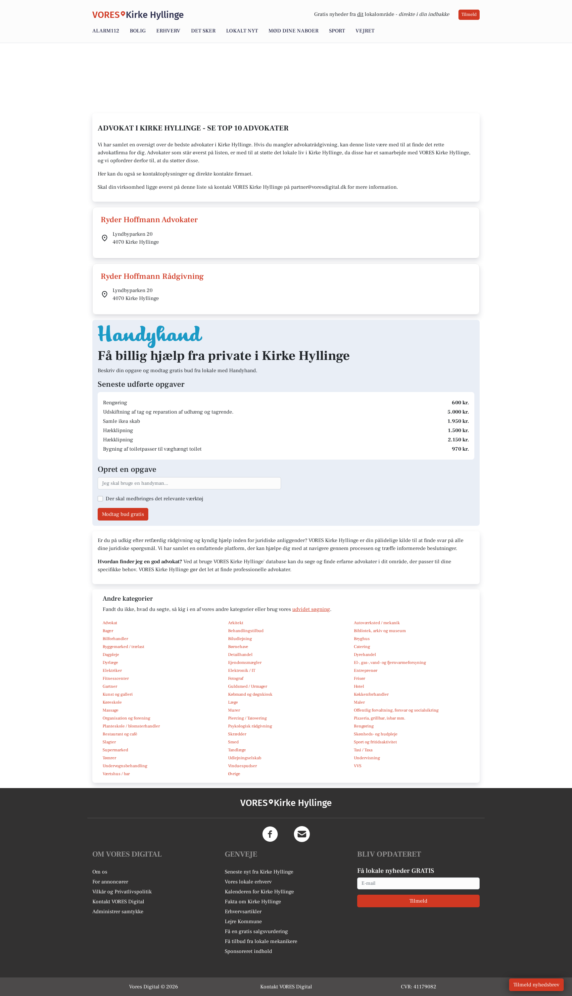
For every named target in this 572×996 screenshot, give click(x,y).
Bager (108, 630)
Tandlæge (237, 750)
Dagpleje (111, 654)
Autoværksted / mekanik (377, 622)
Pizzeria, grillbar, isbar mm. (379, 718)
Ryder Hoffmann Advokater (149, 220)
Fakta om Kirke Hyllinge (253, 901)
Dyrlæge (110, 662)
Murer (234, 710)
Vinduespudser (242, 766)
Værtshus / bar (116, 773)
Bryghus (362, 638)
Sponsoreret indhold (248, 951)
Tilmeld (469, 15)
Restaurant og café (120, 734)
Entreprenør (365, 670)
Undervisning (367, 758)
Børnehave (238, 646)
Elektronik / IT (241, 670)
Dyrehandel (365, 654)
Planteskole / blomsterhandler (131, 726)
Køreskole (112, 702)
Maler (359, 702)
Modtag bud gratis (123, 514)
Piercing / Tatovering (247, 718)
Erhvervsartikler (243, 911)
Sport (337, 30)
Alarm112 (105, 30)
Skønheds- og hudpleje (376, 734)
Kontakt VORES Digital (118, 901)
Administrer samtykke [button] (117, 911)
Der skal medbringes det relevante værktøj (154, 498)
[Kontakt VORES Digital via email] (302, 834)
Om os (99, 872)
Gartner (110, 686)
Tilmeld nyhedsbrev (536, 984)
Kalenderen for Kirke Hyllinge (259, 891)
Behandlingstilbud (245, 630)
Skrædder (237, 734)
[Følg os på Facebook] (270, 834)
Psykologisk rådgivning (250, 726)
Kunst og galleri (118, 694)
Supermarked (115, 750)
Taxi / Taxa (363, 750)
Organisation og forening (126, 718)
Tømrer (109, 758)
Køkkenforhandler (371, 694)
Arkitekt (235, 622)
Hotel (359, 686)
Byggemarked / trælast (123, 646)
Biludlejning (240, 638)
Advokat (110, 622)
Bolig (138, 30)
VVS (357, 766)
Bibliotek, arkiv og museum (380, 630)
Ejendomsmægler (245, 662)
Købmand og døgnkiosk (250, 694)
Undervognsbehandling (125, 766)
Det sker (203, 30)
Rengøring (364, 726)
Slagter (109, 742)
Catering (362, 646)
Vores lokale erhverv (248, 881)
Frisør (359, 678)
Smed (233, 742)
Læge (233, 702)
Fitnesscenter (116, 678)
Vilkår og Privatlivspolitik (122, 891)
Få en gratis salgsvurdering (256, 931)
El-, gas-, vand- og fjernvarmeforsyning (390, 662)
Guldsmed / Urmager (247, 686)
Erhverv (168, 30)
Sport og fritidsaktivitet (375, 742)
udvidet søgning (311, 609)
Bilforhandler (115, 638)
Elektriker (112, 670)
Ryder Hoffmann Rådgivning (152, 276)
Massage (111, 710)
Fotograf (235, 678)
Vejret (365, 30)
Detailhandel (240, 654)
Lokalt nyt (242, 30)
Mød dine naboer (293, 30)
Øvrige (234, 773)
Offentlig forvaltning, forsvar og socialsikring (396, 710)
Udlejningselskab (244, 758)
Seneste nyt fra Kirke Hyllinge (259, 872)
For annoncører (110, 881)
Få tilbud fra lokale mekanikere (261, 941)
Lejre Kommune (243, 921)
